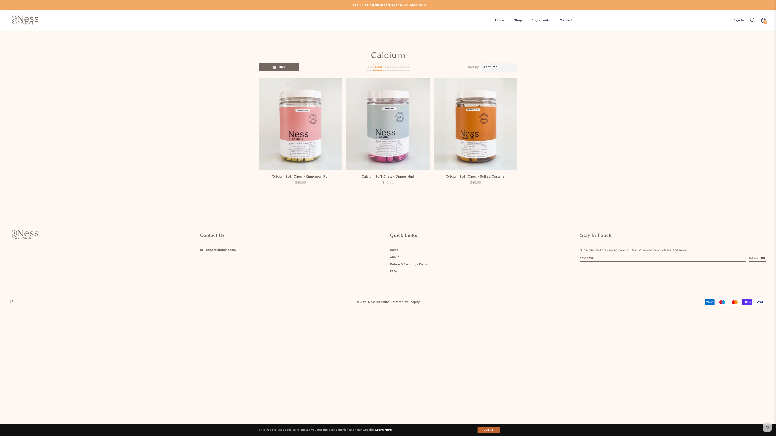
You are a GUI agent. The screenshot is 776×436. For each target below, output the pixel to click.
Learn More (383, 430)
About (394, 257)
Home (394, 250)
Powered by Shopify (405, 302)
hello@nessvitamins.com (218, 250)
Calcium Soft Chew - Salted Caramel (475, 176)
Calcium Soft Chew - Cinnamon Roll (300, 176)
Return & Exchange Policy (409, 264)
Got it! (489, 429)
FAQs (393, 271)
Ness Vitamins (378, 302)
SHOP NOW (418, 5)
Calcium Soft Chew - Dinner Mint (388, 176)
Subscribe (757, 258)
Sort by (473, 67)
